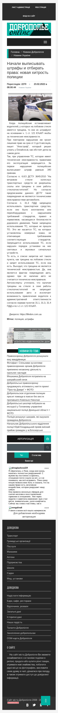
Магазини (12, 551)
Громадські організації (18, 541)
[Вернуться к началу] (45, 700)
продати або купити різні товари (32, 661)
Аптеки (10, 557)
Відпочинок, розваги (17, 606)
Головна (15, 52)
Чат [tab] (21, 455)
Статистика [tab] (36, 455)
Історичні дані (14, 617)
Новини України (22, 55)
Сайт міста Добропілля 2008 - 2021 (25, 700)
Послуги (11, 546)
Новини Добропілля (33, 52)
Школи (10, 567)
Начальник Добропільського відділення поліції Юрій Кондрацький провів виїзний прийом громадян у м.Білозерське (28, 427)
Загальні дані (14, 611)
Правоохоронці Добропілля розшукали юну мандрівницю (27, 358)
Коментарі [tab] (29, 460)
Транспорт (12, 535)
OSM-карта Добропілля (19, 638)
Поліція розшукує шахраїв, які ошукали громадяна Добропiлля (28, 418)
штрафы (29, 319)
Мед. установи (15, 578)
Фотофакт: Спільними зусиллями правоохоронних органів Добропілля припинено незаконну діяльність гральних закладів (26, 367)
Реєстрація (40, 7)
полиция (19, 319)
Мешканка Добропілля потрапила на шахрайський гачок (26, 378)
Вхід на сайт (29, 16)
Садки (10, 573)
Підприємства (14, 562)
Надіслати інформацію (19, 595)
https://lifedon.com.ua (30, 314)
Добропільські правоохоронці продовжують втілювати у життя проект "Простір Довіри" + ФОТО (28, 386)
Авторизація (25, 439)
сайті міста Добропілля (25, 654)
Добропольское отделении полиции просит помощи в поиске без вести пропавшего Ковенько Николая (26, 396)
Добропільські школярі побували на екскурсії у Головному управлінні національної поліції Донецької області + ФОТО (28, 408)
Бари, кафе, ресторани (19, 601)
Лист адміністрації (21, 7)
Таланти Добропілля (18, 627)
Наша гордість (14, 622)
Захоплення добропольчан (21, 633)
